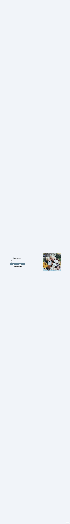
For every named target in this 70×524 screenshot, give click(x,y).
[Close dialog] (69, 0)
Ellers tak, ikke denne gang (17, 266)
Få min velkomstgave (17, 264)
